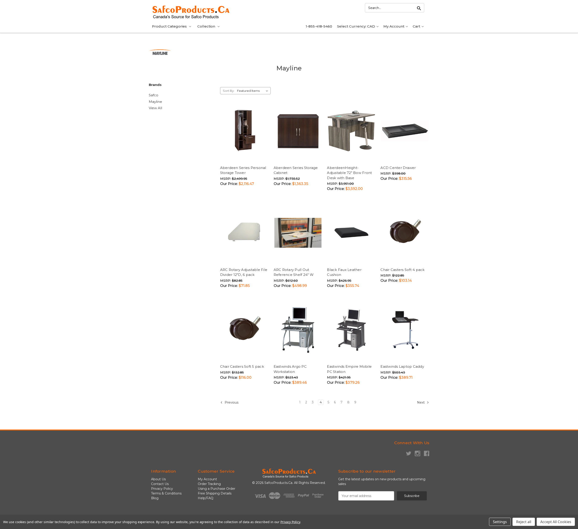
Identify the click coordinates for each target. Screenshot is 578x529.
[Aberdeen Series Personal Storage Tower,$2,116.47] (244, 131)
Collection (206, 26)
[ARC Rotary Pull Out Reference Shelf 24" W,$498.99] (298, 233)
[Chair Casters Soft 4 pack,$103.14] (405, 233)
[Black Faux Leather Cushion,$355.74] (351, 233)
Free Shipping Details (214, 493)
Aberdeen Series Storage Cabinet (296, 170)
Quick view (244, 149)
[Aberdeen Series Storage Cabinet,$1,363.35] (298, 131)
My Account (394, 26)
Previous (231, 402)
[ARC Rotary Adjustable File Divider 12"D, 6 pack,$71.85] (244, 233)
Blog (154, 498)
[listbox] (253, 90)
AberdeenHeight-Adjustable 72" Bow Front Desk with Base (349, 173)
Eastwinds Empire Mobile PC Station (349, 369)
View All (155, 108)
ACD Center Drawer (398, 168)
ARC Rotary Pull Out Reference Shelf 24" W (294, 272)
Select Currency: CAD (356, 26)
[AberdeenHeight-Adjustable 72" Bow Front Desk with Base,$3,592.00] (351, 131)
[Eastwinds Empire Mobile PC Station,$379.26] (351, 330)
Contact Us (160, 484)
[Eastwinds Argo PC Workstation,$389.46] (298, 330)
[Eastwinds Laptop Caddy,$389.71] (405, 330)
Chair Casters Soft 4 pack (402, 270)
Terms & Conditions (166, 493)
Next (421, 402)
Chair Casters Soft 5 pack (242, 366)
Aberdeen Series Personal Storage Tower (243, 170)
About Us (158, 479)
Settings (500, 521)
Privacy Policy (162, 489)
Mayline (155, 101)
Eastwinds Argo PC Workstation (290, 369)
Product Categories (169, 26)
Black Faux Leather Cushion (344, 272)
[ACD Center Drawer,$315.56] (405, 131)
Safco (153, 95)
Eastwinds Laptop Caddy (402, 366)
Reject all (523, 521)
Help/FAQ (205, 498)
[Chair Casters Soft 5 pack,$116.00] (244, 330)
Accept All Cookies (555, 521)
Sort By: (228, 90)
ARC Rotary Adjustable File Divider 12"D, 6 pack (244, 272)
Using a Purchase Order (216, 489)
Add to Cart (416, 154)
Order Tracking (209, 484)
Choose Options (245, 159)
